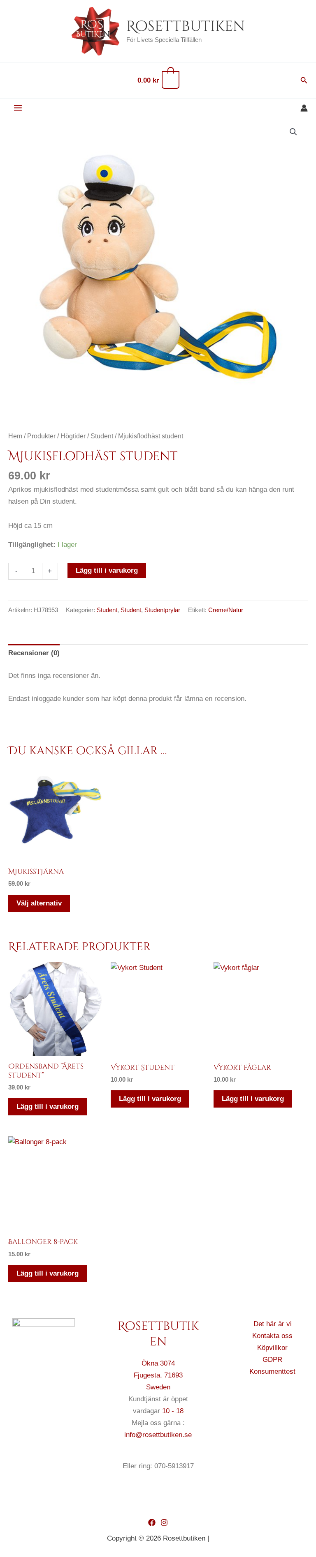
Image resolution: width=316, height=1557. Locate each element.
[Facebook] (152, 1522)
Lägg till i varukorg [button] (47, 1106)
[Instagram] (164, 1522)
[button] (304, 80)
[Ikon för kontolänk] (304, 108)
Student (102, 436)
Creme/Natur (225, 609)
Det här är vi (272, 1324)
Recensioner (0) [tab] (34, 653)
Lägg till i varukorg (107, 570)
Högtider (73, 436)
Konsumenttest (272, 1371)
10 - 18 (173, 1411)
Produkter (41, 436)
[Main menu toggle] (18, 108)
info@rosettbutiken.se (158, 1435)
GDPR (272, 1360)
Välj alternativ (39, 903)
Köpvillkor (272, 1348)
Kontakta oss (272, 1336)
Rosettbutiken (185, 26)
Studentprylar (162, 609)
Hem (15, 436)
